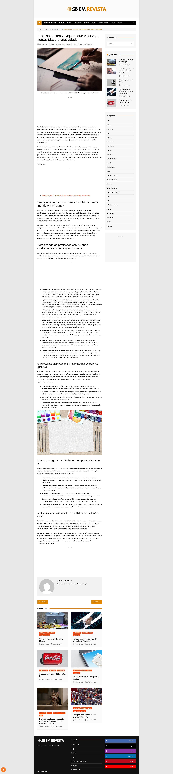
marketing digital (68, 44)
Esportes (109, 163)
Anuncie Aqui (75, 744)
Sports (109, 209)
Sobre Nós (74, 765)
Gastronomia (111, 167)
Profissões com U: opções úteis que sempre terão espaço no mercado (66, 195)
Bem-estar (43, 712)
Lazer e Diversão (103, 22)
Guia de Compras (49, 632)
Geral (113, 22)
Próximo (95, 601)
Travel (108, 222)
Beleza (109, 125)
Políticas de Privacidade (78, 761)
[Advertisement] (69, 111)
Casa (69, 22)
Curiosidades (77, 22)
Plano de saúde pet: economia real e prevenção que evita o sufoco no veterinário (51, 721)
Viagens (86, 22)
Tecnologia (61, 22)
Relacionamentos (112, 205)
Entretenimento (111, 158)
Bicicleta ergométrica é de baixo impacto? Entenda (126, 71)
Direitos (109, 150)
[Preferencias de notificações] (3, 769)
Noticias (109, 196)
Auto (41, 632)
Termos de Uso (76, 770)
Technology (110, 213)
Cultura (93, 22)
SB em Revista (43, 44)
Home (73, 757)
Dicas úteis (52, 670)
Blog (72, 749)
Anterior (43, 601)
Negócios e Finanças (49, 22)
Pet (41, 715)
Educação (110, 154)
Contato (119, 22)
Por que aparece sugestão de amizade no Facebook (126, 91)
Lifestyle (109, 184)
